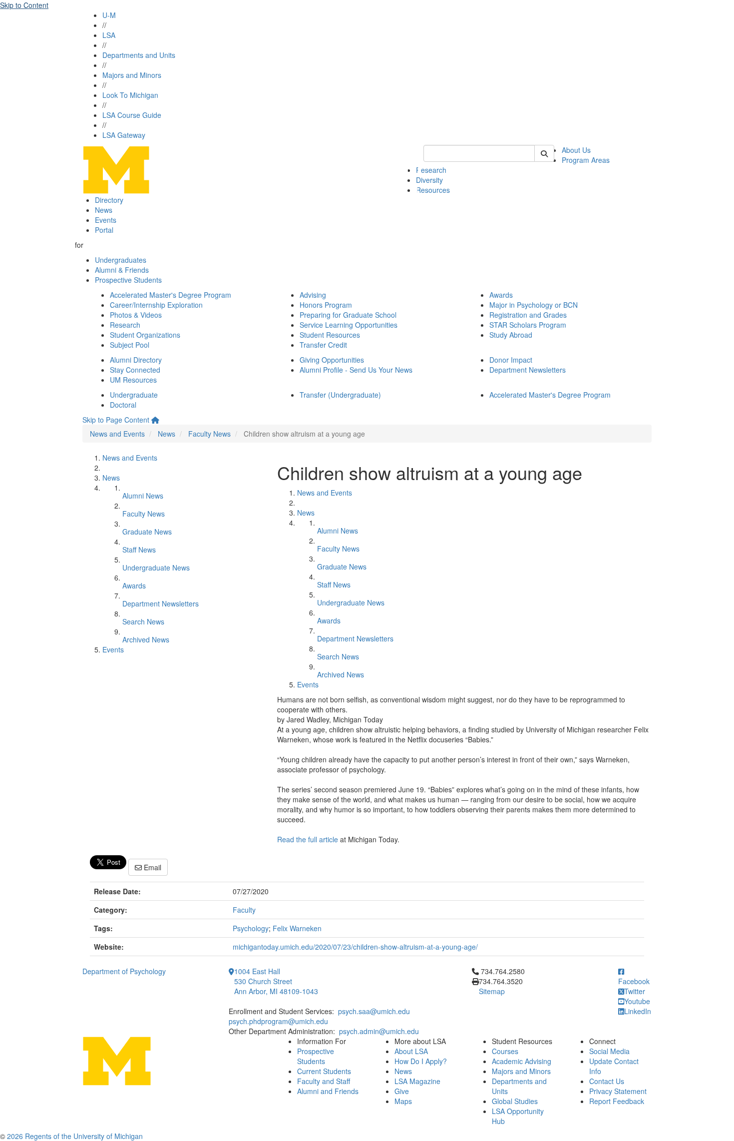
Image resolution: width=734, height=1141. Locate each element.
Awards (501, 295)
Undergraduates (120, 260)
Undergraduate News (156, 567)
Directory (109, 200)
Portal (104, 230)
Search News (143, 621)
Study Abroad (510, 335)
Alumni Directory (136, 360)
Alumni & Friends (122, 270)
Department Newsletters (527, 370)
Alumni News (142, 496)
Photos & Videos (136, 315)
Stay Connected (135, 370)
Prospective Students (128, 280)
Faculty (244, 910)
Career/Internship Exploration (156, 305)
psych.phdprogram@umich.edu (278, 1021)
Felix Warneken (297, 928)
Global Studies (515, 1101)
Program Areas (586, 160)
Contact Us (606, 1081)
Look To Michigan (130, 95)
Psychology (251, 928)
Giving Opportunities (332, 360)
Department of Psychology (124, 971)
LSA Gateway (123, 135)
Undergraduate (134, 395)
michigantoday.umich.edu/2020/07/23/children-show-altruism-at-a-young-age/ (355, 947)
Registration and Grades (528, 315)
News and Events (117, 434)
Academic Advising (521, 1061)
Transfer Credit (323, 345)
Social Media (609, 1051)
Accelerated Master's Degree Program (170, 295)
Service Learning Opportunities (348, 325)
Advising (313, 295)
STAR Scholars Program (527, 325)
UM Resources (133, 380)
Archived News (145, 639)
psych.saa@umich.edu (374, 1011)
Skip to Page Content (115, 420)
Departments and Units (138, 55)
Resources (433, 190)
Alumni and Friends (328, 1091)
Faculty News (209, 434)
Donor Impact (510, 360)
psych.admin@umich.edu (379, 1031)
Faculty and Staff (323, 1081)
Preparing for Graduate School (348, 315)
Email (151, 867)
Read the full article (307, 839)
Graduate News (147, 532)
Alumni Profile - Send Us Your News (356, 370)
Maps (403, 1101)
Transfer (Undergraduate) (340, 395)
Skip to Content (24, 5)
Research (431, 170)
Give (401, 1091)
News (103, 210)
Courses (505, 1051)
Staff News (139, 550)
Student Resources (330, 335)
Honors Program (326, 305)
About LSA (411, 1051)
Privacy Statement (618, 1091)
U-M (109, 15)
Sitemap (492, 991)
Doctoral (123, 405)
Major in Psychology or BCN (533, 305)
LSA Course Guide (131, 115)
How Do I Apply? (420, 1061)
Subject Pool (129, 345)
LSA (108, 35)
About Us (576, 150)
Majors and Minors (131, 75)
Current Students (324, 1071)
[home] (155, 420)
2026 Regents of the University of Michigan (75, 1136)
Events (105, 220)
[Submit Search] (544, 153)
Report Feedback (616, 1101)
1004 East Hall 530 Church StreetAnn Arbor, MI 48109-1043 (276, 981)
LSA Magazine (417, 1081)
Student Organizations (145, 335)
